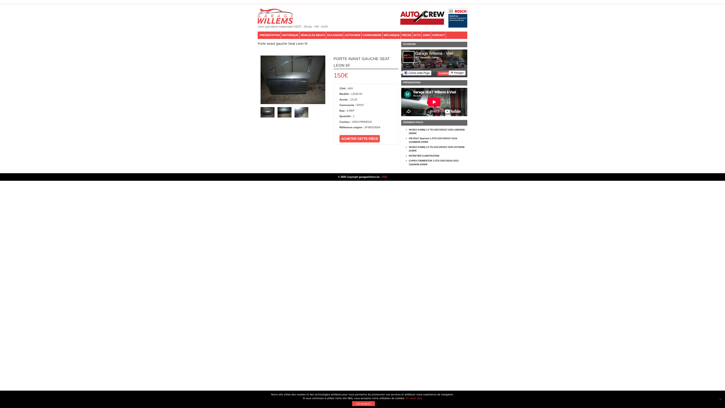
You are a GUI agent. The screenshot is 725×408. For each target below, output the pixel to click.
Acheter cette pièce (359, 139)
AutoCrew (352, 35)
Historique (290, 35)
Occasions (335, 35)
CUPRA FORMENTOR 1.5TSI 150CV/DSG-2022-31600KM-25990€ (434, 162)
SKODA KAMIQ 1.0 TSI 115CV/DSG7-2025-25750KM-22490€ (437, 149)
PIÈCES (406, 35)
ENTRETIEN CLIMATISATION (424, 156)
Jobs (426, 35)
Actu (417, 35)
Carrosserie (372, 35)
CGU (384, 176)
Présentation (270, 35)
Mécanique (392, 35)
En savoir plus (414, 398)
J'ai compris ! (363, 403)
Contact (438, 35)
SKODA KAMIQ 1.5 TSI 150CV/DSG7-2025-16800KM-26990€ (437, 131)
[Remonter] (718, 385)
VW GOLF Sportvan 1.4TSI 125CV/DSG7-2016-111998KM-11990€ (433, 140)
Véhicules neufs (312, 35)
